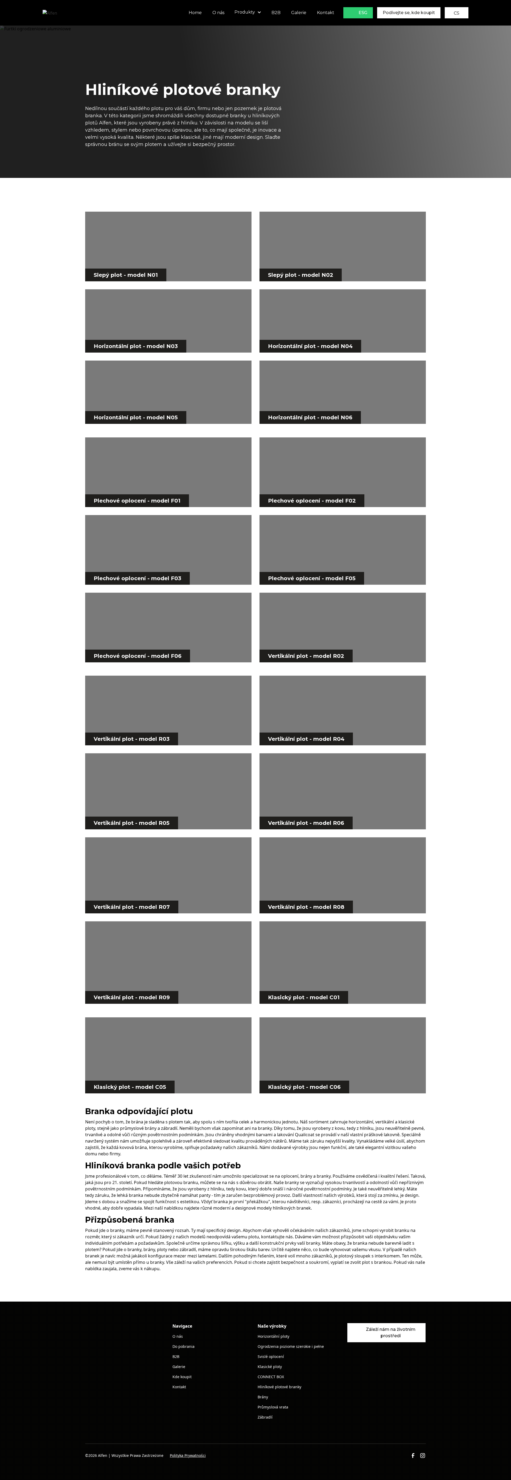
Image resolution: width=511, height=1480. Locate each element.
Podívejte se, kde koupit (409, 12)
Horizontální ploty (273, 1336)
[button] (248, 12)
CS (456, 13)
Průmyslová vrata (273, 1407)
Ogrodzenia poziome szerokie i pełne (291, 1346)
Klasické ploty (270, 1366)
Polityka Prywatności (188, 1455)
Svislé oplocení (271, 1356)
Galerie (298, 12)
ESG (362, 12)
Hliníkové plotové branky (279, 1386)
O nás (218, 12)
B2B (276, 12)
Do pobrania (183, 1346)
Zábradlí (265, 1417)
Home (195, 12)
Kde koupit (182, 1376)
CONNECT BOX (271, 1376)
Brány (263, 1396)
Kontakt (325, 12)
